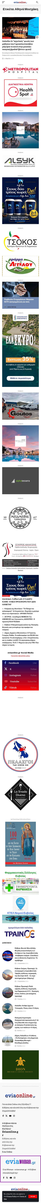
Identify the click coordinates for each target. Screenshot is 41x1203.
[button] (32, 1196)
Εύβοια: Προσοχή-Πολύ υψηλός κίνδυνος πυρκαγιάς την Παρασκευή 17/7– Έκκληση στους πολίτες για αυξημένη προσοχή (27, 991)
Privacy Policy (12, 1196)
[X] (20, 669)
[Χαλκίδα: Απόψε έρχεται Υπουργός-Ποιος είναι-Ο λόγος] (7, 1008)
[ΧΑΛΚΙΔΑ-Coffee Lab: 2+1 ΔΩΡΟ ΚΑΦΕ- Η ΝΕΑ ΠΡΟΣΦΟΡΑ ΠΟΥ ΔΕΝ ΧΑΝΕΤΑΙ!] (20, 586)
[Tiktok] (20, 687)
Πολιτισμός (6, 38)
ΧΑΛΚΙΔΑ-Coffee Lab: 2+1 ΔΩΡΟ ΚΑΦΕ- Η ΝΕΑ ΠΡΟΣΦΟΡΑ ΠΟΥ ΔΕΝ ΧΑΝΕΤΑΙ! (19, 602)
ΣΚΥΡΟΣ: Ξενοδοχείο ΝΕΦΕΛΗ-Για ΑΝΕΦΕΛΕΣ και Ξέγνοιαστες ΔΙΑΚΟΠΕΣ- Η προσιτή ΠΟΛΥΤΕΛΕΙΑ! (18, 619)
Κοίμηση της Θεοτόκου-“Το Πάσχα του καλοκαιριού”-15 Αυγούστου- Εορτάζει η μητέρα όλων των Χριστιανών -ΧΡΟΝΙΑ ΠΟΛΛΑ (20, 611)
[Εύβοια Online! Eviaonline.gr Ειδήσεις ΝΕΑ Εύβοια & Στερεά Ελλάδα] (20, 2)
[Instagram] (20, 675)
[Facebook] (20, 663)
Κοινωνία (6, 595)
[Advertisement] (20, 715)
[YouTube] (10, 1116)
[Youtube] (20, 681)
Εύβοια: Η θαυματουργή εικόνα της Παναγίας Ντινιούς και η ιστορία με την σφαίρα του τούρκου (20, 627)
